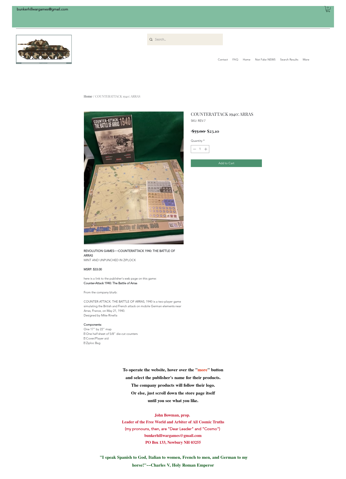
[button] (328, 9)
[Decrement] (194, 149)
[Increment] (206, 149)
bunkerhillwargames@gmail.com (42, 9)
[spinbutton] (200, 149)
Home (88, 96)
